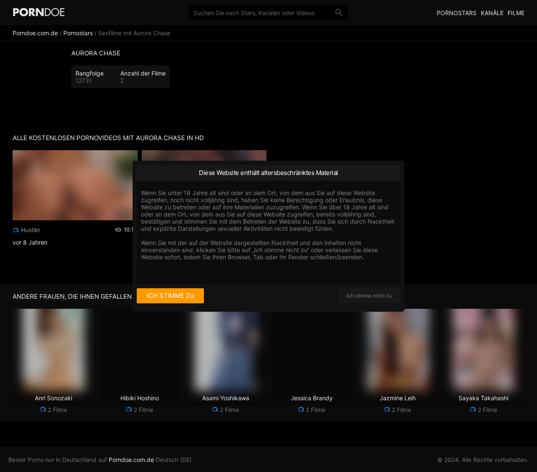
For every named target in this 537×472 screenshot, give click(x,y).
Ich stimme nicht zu (369, 295)
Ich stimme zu (170, 296)
